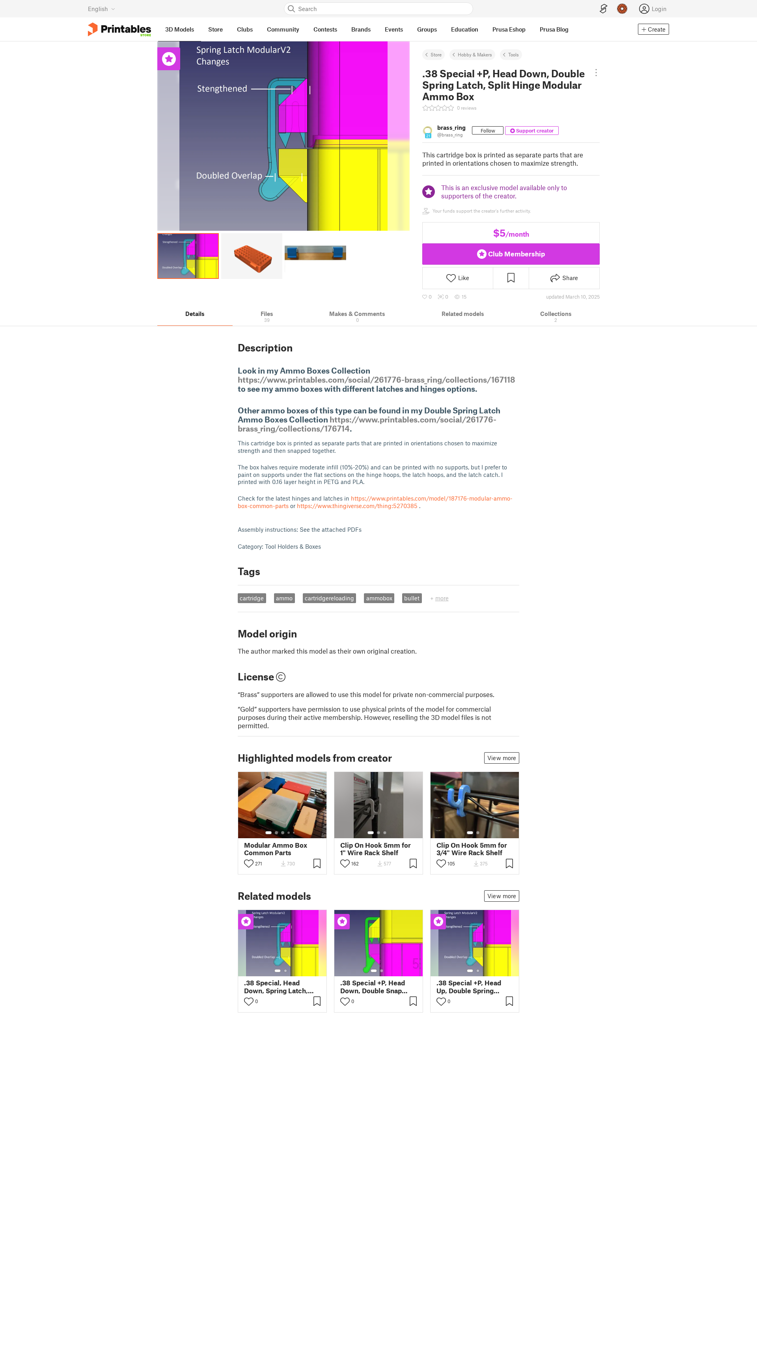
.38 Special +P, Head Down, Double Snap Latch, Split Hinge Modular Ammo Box (372, 986)
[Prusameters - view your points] (622, 9)
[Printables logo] (119, 29)
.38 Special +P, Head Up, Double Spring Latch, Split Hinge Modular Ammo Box (468, 986)
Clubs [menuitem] (245, 29)
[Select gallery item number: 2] (276, 832)
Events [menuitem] (394, 29)
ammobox (379, 598)
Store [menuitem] (215, 29)
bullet (412, 598)
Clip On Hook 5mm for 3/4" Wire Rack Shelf (471, 848)
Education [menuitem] (464, 29)
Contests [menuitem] (325, 29)
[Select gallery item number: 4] (289, 832)
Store (436, 54)
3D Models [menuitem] (179, 29)
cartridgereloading (329, 598)
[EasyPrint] (604, 9)
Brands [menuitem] (361, 29)
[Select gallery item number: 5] (294, 832)
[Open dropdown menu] (596, 72)
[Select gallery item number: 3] (282, 832)
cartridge (252, 598)
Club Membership (516, 254)
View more (501, 757)
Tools (513, 54)
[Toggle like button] (249, 863)
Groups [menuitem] (427, 29)
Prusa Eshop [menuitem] (509, 29)
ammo (284, 598)
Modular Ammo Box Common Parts (275, 848)
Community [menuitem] (283, 29)
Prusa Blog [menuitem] (554, 29)
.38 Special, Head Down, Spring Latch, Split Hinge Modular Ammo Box (276, 986)
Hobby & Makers (475, 54)
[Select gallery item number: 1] (268, 832)
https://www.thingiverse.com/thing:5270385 (357, 505)
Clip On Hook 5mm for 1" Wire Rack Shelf (375, 848)
